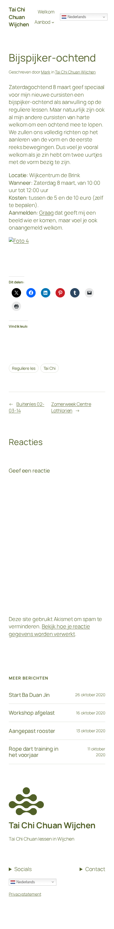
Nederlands (25, 882)
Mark (45, 72)
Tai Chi (50, 368)
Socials (22, 868)
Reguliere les (23, 368)
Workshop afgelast (32, 713)
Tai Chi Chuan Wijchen (75, 72)
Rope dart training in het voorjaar (33, 752)
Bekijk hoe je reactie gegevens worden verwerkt (49, 630)
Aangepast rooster (32, 731)
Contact (95, 868)
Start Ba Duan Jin (29, 695)
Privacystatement (25, 894)
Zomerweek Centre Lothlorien (71, 407)
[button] (12, 18)
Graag (46, 212)
